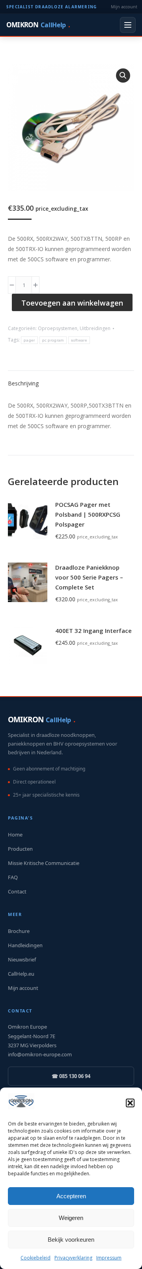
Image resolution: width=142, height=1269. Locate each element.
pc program (53, 340)
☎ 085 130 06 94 (71, 1076)
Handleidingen (25, 945)
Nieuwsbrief (22, 959)
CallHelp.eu (21, 973)
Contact (17, 891)
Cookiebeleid (35, 1257)
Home (15, 834)
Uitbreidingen (95, 328)
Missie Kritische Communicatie (43, 863)
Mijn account (124, 6)
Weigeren (71, 1217)
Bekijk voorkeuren (71, 1239)
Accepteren (71, 1196)
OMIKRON (38, 24)
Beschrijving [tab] (23, 383)
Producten (20, 848)
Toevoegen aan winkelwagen (72, 303)
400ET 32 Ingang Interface (93, 630)
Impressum (108, 1257)
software (79, 340)
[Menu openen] (128, 25)
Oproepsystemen (57, 328)
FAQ (13, 877)
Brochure (19, 931)
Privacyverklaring (73, 1257)
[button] (130, 1103)
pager (29, 340)
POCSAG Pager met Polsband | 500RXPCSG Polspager (87, 514)
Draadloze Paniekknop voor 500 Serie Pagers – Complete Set (89, 577)
